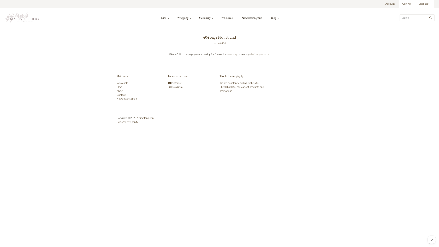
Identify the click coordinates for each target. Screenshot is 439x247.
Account (390, 3)
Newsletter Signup (252, 18)
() (406, 3)
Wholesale (227, 18)
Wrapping (182, 18)
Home (216, 43)
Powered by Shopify (127, 121)
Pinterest (176, 82)
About (120, 90)
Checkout (424, 3)
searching (231, 54)
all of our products (259, 54)
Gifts (163, 18)
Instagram (177, 86)
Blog (273, 18)
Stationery (204, 18)
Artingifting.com (146, 117)
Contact (121, 94)
